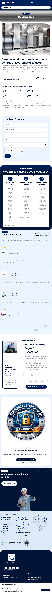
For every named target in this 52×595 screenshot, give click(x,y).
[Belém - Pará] (44, 518)
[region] (26, 589)
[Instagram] (10, 568)
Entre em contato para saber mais (10, 368)
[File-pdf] (13, 568)
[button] (31, 3)
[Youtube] (17, 568)
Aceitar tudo (46, 590)
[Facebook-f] (6, 568)
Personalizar (29, 590)
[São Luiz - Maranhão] (46, 519)
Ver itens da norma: (9, 225)
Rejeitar (37, 590)
